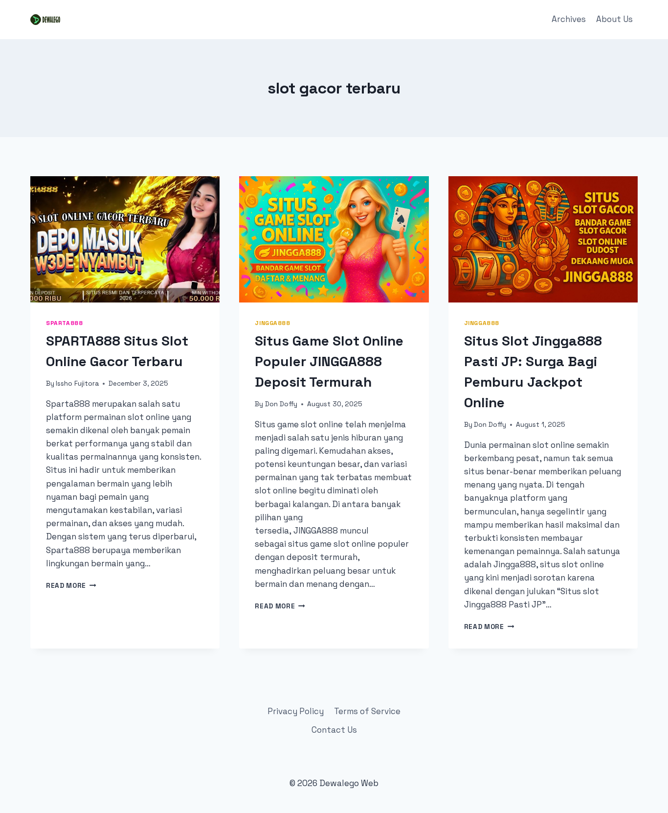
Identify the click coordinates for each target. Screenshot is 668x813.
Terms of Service (367, 711)
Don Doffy (281, 404)
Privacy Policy (295, 711)
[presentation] (125, 239)
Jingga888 (272, 322)
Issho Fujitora (77, 383)
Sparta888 (64, 322)
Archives (569, 19)
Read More (71, 585)
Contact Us (334, 729)
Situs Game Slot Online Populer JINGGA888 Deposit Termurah (329, 361)
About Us (614, 19)
